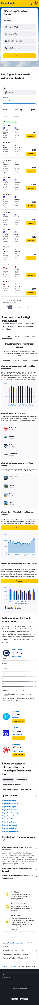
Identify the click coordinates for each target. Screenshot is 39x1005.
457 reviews (16, 656)
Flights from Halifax (9, 816)
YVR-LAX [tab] (7, 336)
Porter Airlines (17, 649)
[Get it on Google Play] (14, 999)
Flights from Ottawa (9, 819)
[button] (13, 14)
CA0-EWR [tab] (6, 361)
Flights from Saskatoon (10, 831)
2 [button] (14, 307)
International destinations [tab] (12, 784)
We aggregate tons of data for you (15, 954)
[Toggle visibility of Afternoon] (9, 608)
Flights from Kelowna (9, 825)
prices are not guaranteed (16, 943)
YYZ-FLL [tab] (16, 336)
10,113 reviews (17, 734)
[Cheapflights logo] (8, 3)
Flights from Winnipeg (10, 813)
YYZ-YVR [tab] (26, 336)
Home (5, 966)
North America (14, 966)
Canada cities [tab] (8, 779)
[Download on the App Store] (24, 999)
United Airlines (17, 728)
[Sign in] (32, 4)
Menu (36, 2)
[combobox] (9, 20)
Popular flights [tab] (26, 790)
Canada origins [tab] (21, 779)
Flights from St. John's (9, 828)
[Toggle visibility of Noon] (17, 607)
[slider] (36, 103)
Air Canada (16, 744)
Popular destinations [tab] (10, 790)
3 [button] (19, 307)
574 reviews (16, 718)
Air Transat (15, 711)
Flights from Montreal (9, 810)
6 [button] (28, 307)
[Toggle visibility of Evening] (18, 608)
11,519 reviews (17, 751)
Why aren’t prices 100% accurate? (15, 958)
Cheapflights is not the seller (13, 950)
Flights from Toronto (9, 800)
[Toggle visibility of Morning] (8, 607)
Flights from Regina (9, 822)
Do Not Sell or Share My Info (19, 988)
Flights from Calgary (9, 807)
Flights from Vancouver (10, 803)
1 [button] (10, 307)
